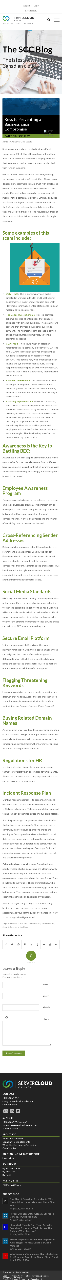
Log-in (36, 6)
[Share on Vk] (44, 944)
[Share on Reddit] (50, 944)
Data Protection (48, 923)
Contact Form (9, 1104)
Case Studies (9, 1148)
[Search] (47, 20)
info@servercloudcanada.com (17, 1101)
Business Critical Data (17, 923)
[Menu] (55, 20)
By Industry (8, 1171)
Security (24, 136)
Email (46, 995)
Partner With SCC (11, 1184)
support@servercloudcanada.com (19, 1125)
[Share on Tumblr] (37, 944)
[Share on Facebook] (6, 944)
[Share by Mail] (56, 944)
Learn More (8, 1158)
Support (26, 6)
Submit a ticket (10, 1128)
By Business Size (11, 1168)
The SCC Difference (12, 1138)
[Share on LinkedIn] (31, 944)
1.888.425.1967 (10, 1098)
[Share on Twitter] (12, 944)
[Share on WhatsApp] (18, 944)
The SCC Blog (27, 49)
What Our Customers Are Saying (19, 1145)
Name (46, 984)
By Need (6, 1174)
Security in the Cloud (19, 927)
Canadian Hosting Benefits (16, 1141)
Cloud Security (34, 923)
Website (46, 1007)
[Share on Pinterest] (25, 944)
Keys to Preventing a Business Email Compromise (22, 124)
